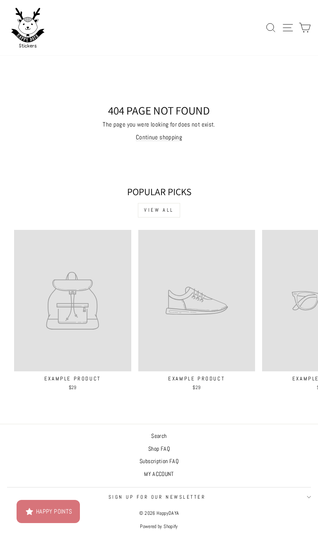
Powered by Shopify (159, 526)
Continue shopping (159, 137)
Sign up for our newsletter (157, 497)
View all (159, 210)
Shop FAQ (159, 448)
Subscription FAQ (159, 461)
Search (158, 436)
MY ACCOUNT (159, 474)
